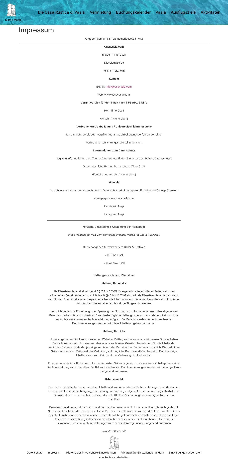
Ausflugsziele (183, 12)
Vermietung (100, 12)
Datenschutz (35, 452)
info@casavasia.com (119, 86)
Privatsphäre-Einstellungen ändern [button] (142, 452)
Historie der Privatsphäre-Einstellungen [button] (91, 452)
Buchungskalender (133, 12)
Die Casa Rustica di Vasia (61, 12)
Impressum (54, 452)
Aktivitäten (210, 12)
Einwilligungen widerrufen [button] (185, 452)
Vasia (161, 12)
